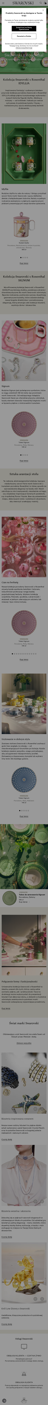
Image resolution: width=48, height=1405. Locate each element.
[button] (43, 10)
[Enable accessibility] (4, 1401)
